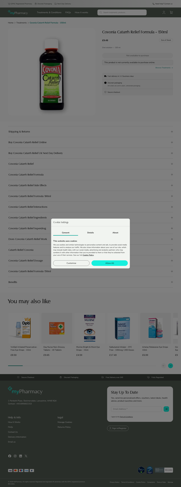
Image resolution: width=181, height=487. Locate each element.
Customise (71, 263)
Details (90, 232)
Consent (65, 232)
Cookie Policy (88, 255)
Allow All (109, 263)
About (115, 232)
